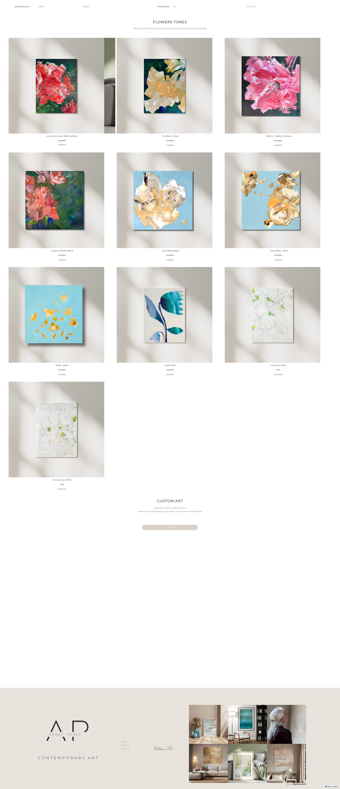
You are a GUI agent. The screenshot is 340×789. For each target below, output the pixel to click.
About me (125, 745)
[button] (166, 6)
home (125, 742)
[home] (18, 6)
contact (125, 749)
